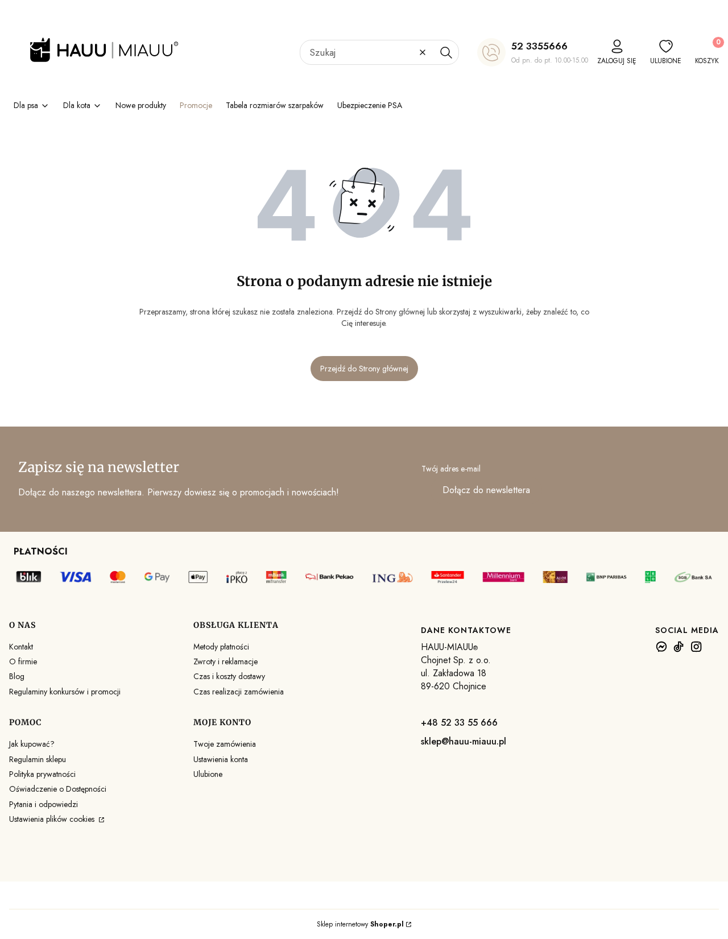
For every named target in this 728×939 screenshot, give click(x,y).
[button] (446, 52)
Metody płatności (221, 646)
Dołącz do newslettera (486, 490)
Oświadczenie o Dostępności (57, 789)
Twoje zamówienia (224, 744)
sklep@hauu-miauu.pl (463, 741)
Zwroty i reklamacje (225, 661)
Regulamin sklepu (37, 759)
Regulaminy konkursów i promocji (65, 691)
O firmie (23, 661)
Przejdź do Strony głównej (364, 368)
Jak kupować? (32, 744)
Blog (16, 676)
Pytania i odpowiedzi (43, 804)
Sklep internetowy (360, 924)
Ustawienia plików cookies (53, 819)
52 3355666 (539, 46)
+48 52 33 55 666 (459, 722)
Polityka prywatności (42, 774)
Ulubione (207, 774)
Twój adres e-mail (451, 468)
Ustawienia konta (220, 759)
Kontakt (21, 646)
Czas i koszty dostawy (229, 676)
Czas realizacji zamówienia (238, 691)
